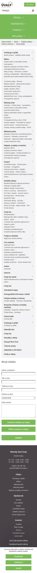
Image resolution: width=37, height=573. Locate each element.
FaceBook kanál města (18, 544)
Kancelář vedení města (11, 110)
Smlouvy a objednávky (11, 74)
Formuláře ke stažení (23, 122)
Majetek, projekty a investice (15, 145)
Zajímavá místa (9, 227)
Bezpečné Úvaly (9, 198)
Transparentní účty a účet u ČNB (15, 120)
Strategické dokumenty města (14, 69)
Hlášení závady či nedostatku (14, 188)
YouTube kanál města (18, 540)
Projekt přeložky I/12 (24, 153)
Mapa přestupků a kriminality (22, 139)
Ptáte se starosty (7, 44)
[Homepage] (7, 4)
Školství (19, 81)
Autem (6, 266)
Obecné (18, 530)
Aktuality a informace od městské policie (17, 134)
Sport (12, 219)
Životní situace (9, 55)
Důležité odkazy (26, 42)
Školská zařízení (9, 84)
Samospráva (8, 64)
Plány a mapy (8, 72)
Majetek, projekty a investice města (16, 67)
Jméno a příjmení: (8, 370)
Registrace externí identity (13, 238)
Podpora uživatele (11, 236)
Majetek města (9, 148)
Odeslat (18, 438)
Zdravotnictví (21, 191)
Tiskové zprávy (9, 172)
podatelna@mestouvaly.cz (18, 468)
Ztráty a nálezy (21, 172)
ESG (28, 205)
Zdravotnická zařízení (23, 84)
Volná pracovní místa (11, 94)
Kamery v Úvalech (10, 203)
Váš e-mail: (6, 378)
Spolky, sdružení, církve (12, 89)
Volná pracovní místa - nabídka (14, 169)
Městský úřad (9, 103)
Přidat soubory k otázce (18, 429)
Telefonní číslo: (7, 386)
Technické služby (9, 81)
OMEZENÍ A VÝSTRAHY (13, 350)
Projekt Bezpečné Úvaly (12, 141)
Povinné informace (22, 125)
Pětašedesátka (9, 214)
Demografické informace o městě (17, 294)
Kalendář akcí (9, 329)
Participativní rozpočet (11, 99)
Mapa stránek (20, 205)
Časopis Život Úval (11, 342)
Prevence (7, 136)
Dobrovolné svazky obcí (12, 91)
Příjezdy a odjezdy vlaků (12, 186)
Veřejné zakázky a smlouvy (14, 298)
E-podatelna (26, 105)
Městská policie (26, 74)
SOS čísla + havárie (10, 193)
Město (6, 59)
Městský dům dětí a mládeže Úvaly (16, 217)
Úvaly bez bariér (10, 277)
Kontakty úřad (9, 196)
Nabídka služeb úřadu (22, 55)
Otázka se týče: (7, 394)
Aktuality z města (10, 338)
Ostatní (7, 162)
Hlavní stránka (6, 42)
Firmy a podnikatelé (25, 96)
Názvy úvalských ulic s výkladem (14, 255)
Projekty (18, 524)
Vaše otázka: (6, 402)
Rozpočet (7, 118)
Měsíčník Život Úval (10, 96)
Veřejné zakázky (9, 122)
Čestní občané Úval (24, 262)
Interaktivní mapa (10, 164)
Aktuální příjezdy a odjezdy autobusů (16, 183)
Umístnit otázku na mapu (18, 422)
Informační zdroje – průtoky (13, 201)
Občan (16, 42)
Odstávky (7, 310)
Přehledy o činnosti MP (19, 136)
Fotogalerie (15, 167)
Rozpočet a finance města (21, 310)
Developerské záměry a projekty (15, 155)
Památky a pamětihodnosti (13, 229)
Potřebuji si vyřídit (11, 52)
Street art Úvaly (9, 205)
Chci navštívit (9, 242)
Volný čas (7, 212)
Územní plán (9, 316)
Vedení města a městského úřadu (15, 62)
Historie (7, 273)
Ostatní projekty (9, 153)
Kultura (6, 219)
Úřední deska (16, 105)
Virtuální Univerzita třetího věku (14, 232)
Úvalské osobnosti (10, 262)
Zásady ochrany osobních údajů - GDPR (17, 127)
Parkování (7, 139)
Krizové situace (9, 125)
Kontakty (7, 105)
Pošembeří (21, 203)
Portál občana (9, 208)
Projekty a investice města (13, 150)
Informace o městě (20, 72)
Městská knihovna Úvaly (12, 86)
